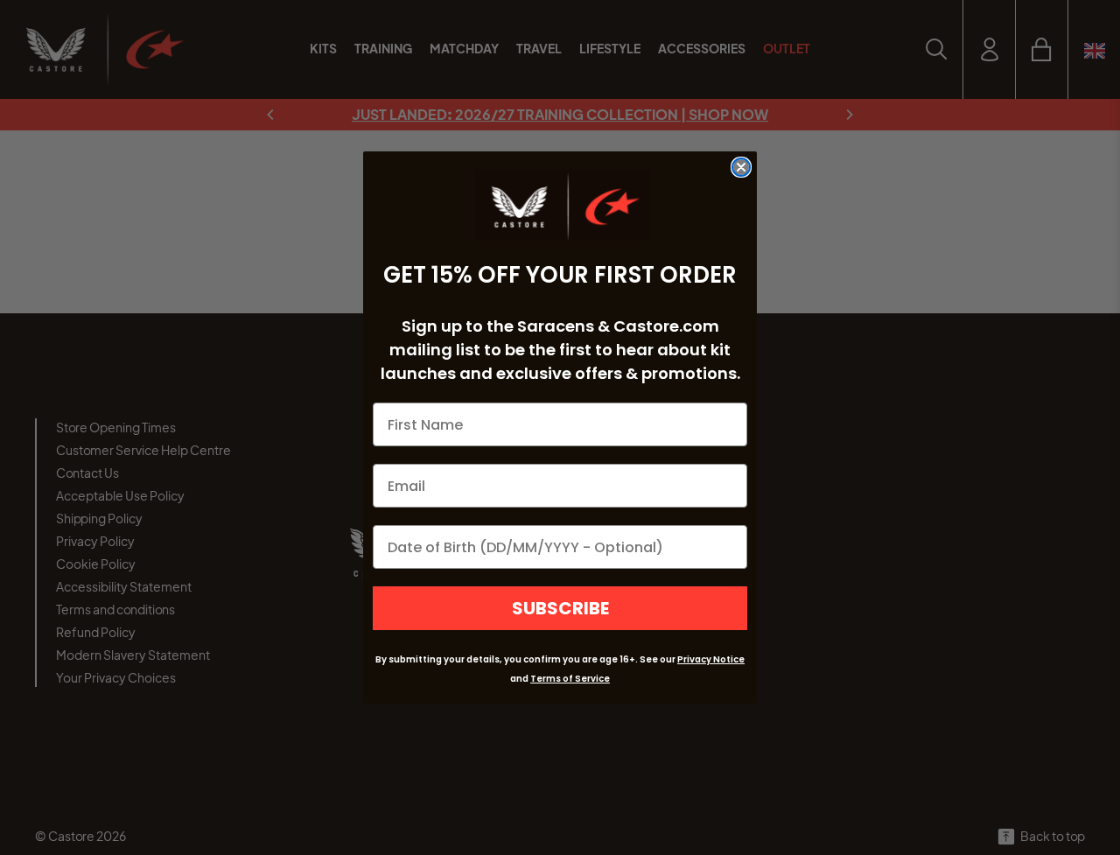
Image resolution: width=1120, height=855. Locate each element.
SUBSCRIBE (560, 608)
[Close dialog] (741, 167)
